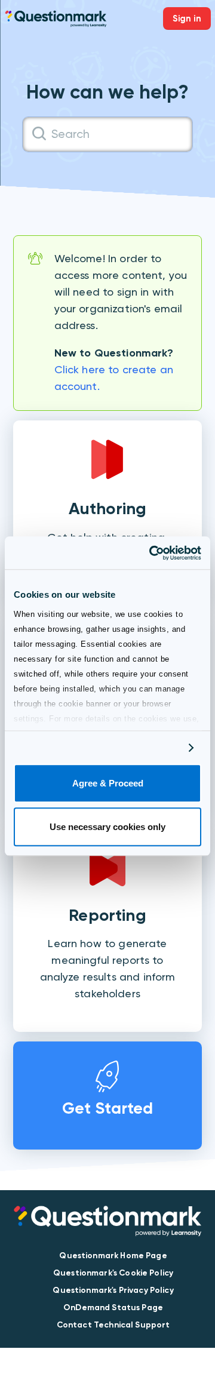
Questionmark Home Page (113, 1255)
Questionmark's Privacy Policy (113, 1290)
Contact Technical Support (113, 1325)
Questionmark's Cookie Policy (113, 1273)
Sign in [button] (187, 18)
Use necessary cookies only (107, 827)
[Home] (56, 17)
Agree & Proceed (107, 784)
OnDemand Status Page (113, 1307)
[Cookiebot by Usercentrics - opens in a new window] (151, 553)
